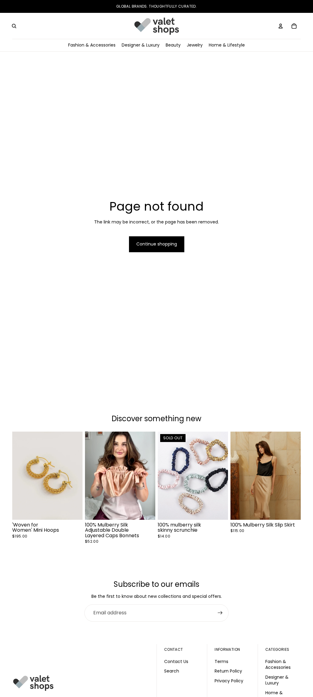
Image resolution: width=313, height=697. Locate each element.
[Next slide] (76, 475)
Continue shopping (156, 244)
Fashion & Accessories (278, 664)
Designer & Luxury (277, 680)
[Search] (14, 26)
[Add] (73, 509)
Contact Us (176, 661)
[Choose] (145, 509)
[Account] (280, 26)
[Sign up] (220, 613)
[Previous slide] (19, 475)
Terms (221, 661)
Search (171, 671)
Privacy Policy (229, 680)
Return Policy (228, 671)
